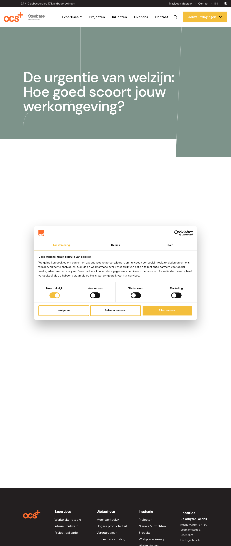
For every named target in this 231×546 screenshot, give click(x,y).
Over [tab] (170, 245)
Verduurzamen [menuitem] (107, 532)
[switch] (95, 295)
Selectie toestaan (115, 310)
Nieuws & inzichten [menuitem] (152, 526)
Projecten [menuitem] (145, 519)
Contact (203, 3)
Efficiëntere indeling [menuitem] (111, 539)
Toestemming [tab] (61, 245)
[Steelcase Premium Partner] (36, 17)
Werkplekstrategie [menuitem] (68, 519)
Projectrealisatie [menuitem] (66, 532)
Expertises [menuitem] (63, 511)
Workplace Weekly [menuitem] (152, 539)
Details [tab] (115, 245)
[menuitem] (72, 17)
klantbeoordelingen (61, 3)
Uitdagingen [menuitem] (106, 511)
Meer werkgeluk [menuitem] (108, 519)
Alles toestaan (167, 310)
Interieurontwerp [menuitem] (66, 526)
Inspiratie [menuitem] (146, 511)
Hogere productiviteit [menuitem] (112, 526)
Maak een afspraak (180, 3)
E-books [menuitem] (145, 532)
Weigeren (64, 310)
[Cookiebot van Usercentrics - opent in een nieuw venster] (177, 233)
